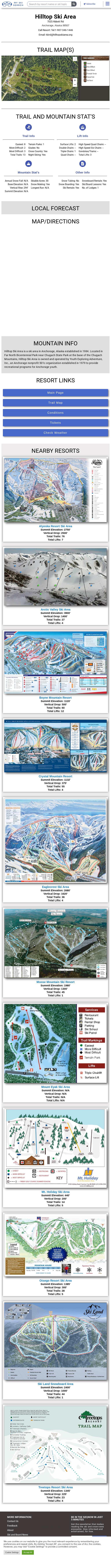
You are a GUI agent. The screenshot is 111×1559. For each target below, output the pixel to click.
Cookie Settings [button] (12, 1552)
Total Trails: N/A (55, 1097)
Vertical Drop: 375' (55, 783)
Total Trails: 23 (56, 1497)
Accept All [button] (28, 1552)
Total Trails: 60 (56, 707)
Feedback (12, 1525)
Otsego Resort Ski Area (55, 1280)
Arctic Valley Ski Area (55, 609)
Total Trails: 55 (56, 786)
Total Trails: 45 (56, 992)
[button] (55, 412)
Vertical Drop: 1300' (55, 988)
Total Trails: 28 (56, 1290)
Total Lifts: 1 (55, 995)
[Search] (73, 4)
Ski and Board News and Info (17, 1536)
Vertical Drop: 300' (55, 1287)
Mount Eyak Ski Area (55, 1087)
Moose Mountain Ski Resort (56, 982)
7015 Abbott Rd (55, 21)
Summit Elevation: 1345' (55, 1490)
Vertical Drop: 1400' (55, 616)
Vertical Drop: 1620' (55, 893)
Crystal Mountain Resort (55, 776)
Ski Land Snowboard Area (55, 1384)
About (10, 1530)
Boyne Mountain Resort (55, 697)
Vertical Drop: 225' (55, 1494)
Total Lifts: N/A (55, 1100)
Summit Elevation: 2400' (55, 1387)
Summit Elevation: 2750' (55, 529)
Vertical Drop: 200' (55, 1198)
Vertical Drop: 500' (55, 704)
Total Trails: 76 (56, 536)
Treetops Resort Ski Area (55, 1487)
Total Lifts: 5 (55, 1205)
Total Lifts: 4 (55, 623)
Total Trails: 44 (56, 1394)
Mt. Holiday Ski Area (56, 1191)
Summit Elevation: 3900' (55, 613)
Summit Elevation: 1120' (55, 701)
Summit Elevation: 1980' (55, 985)
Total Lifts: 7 (55, 539)
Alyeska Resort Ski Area (55, 526)
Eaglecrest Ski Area (55, 887)
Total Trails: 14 (56, 1202)
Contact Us (12, 1521)
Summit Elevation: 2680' (55, 890)
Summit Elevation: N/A (56, 1090)
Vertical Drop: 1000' (55, 1390)
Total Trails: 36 (56, 897)
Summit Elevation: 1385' (55, 1284)
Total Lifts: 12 (55, 711)
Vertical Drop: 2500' (55, 533)
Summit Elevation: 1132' (55, 779)
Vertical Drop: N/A (56, 1093)
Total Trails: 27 (56, 619)
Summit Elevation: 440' (55, 1195)
